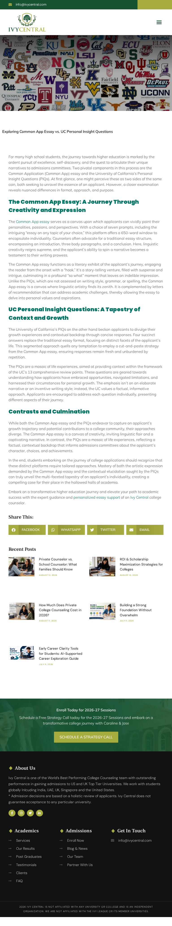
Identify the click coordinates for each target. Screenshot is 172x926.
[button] (159, 22)
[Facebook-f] (12, 813)
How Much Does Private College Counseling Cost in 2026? (60, 610)
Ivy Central (139, 497)
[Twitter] (30, 813)
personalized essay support (96, 497)
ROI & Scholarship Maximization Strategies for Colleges (141, 564)
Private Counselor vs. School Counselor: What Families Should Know (58, 564)
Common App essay (32, 221)
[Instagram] (21, 813)
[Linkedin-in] (39, 813)
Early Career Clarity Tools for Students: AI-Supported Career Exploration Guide (60, 653)
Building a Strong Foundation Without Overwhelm (136, 610)
